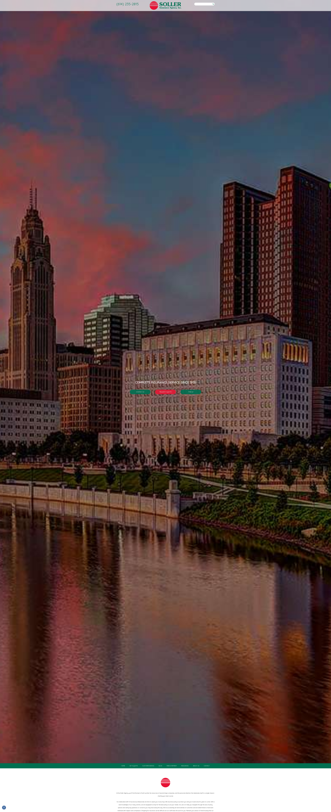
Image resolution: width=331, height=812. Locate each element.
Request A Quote (165, 392)
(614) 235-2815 (127, 4)
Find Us (190, 392)
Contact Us (140, 392)
